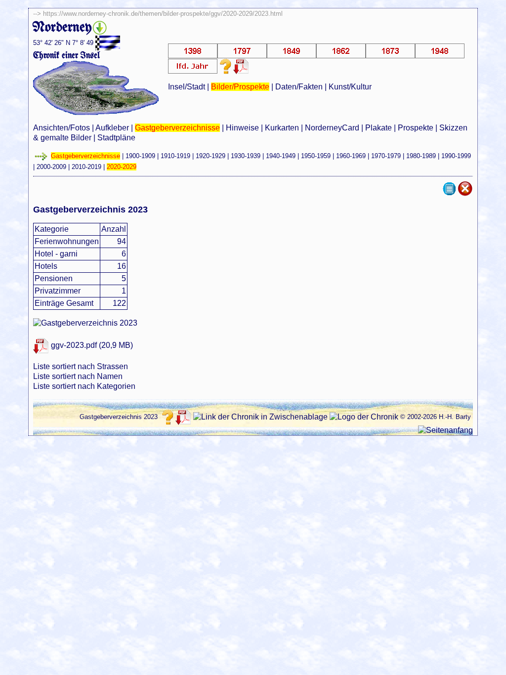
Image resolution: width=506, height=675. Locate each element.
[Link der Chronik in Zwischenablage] (260, 417)
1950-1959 (316, 156)
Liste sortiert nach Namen (78, 376)
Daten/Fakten (299, 87)
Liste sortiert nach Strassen (80, 366)
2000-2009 (51, 166)
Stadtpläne (116, 137)
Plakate (378, 128)
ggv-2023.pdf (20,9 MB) (91, 345)
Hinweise (242, 128)
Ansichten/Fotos (61, 128)
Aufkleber (112, 128)
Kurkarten (282, 128)
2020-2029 (121, 166)
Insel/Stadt (186, 87)
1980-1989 (421, 156)
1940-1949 (280, 156)
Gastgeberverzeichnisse (177, 128)
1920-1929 (210, 156)
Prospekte (415, 128)
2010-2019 (86, 166)
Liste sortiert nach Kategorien (84, 386)
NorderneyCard (332, 128)
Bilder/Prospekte (240, 87)
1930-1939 (245, 156)
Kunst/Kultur (350, 87)
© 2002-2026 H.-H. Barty (435, 417)
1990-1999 (456, 156)
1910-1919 (175, 156)
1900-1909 (140, 156)
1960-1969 (351, 156)
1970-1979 (386, 156)
